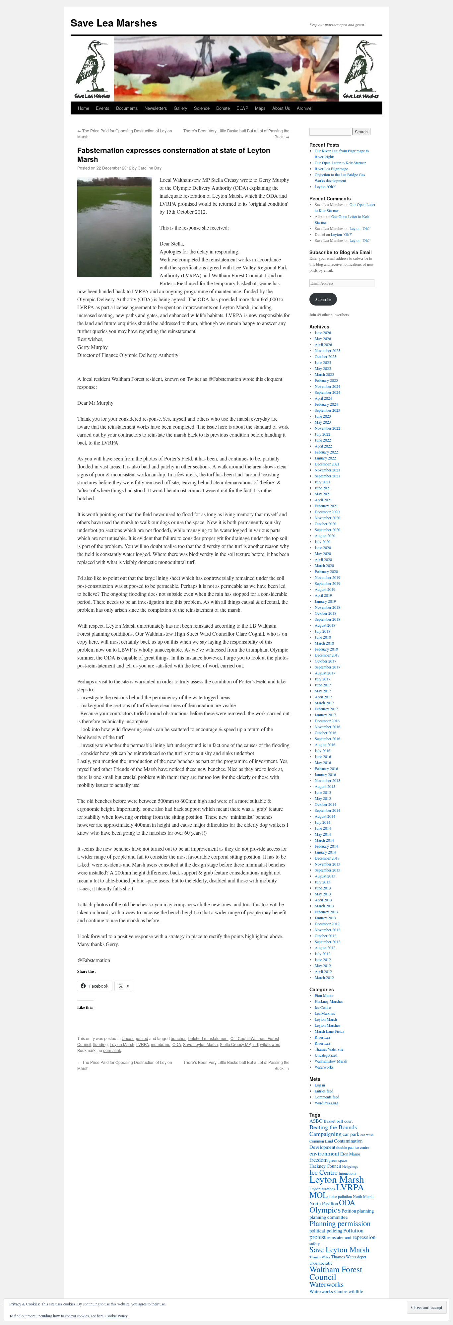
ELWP (242, 108)
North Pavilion (323, 1203)
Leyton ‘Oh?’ (325, 186)
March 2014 (324, 840)
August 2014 (325, 816)
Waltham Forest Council (335, 1272)
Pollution (353, 1230)
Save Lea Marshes (114, 22)
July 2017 (322, 678)
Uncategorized (135, 1038)
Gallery (180, 108)
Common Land (321, 1141)
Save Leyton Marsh (200, 1044)
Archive (304, 108)
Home (83, 108)
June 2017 (323, 684)
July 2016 (322, 750)
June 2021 (323, 487)
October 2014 (325, 804)
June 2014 (323, 828)
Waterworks (324, 1067)
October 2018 (325, 613)
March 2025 (324, 374)
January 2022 (325, 457)
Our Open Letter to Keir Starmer (340, 162)
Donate (223, 108)
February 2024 (326, 404)
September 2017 (327, 666)
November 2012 (327, 929)
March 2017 (324, 702)
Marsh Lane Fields (329, 1031)
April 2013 (323, 899)
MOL (318, 1194)
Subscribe (323, 299)
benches (178, 1038)
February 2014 (326, 846)
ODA (176, 1044)
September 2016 (327, 738)
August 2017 (325, 672)
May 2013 (323, 893)
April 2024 (323, 398)
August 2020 (325, 535)
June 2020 (323, 547)
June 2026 (323, 332)
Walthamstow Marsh (331, 1061)
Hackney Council (325, 1166)
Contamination (348, 1140)
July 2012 (322, 953)
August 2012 (325, 947)
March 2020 (324, 565)
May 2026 (323, 338)
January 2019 (325, 601)
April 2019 (323, 595)
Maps (260, 108)
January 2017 (325, 714)
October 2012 (325, 935)
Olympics (325, 1209)
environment (324, 1153)
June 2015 (323, 792)
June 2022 (323, 440)
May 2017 (323, 690)
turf (255, 1044)
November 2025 (327, 350)
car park (351, 1134)
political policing (325, 1230)
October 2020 (325, 523)
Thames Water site (329, 1049)
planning (365, 1210)
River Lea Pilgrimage (331, 168)
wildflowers (270, 1044)
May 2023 (323, 422)
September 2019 (327, 583)
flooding (100, 1044)
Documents (127, 108)
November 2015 (327, 780)
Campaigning (325, 1134)
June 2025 (323, 362)
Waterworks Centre (328, 1291)
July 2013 (322, 881)
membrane (160, 1044)
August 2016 (325, 744)
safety (314, 1243)
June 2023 (323, 416)
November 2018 (327, 607)
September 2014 (327, 810)
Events (102, 108)
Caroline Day (150, 168)
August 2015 (325, 786)
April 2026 (323, 344)
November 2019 (327, 577)
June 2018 (323, 637)
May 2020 (323, 553)
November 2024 (327, 386)
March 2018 (324, 643)
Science (202, 108)
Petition (349, 1211)
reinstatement (339, 1237)
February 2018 (326, 649)
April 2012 (323, 971)
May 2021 (323, 493)
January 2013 (325, 917)
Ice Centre (323, 1007)
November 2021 (327, 469)
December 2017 (327, 655)
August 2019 (325, 589)
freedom (318, 1159)
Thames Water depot (348, 1257)
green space (338, 1160)
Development (322, 1147)
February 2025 (326, 380)
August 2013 (325, 875)
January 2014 (325, 852)
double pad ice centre (352, 1147)
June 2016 (323, 756)
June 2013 (323, 887)
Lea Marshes (325, 1013)
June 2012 (323, 959)
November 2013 (327, 864)
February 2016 (326, 768)
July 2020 (322, 541)
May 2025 (323, 368)
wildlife (356, 1291)
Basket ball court (338, 1121)
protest (317, 1236)
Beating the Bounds (333, 1127)
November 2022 (327, 428)
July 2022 (322, 434)
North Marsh (363, 1196)
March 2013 (324, 905)
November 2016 (327, 726)
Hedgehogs (350, 1166)
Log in (320, 1084)
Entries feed (324, 1090)
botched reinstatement (208, 1038)
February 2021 (326, 505)
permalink (112, 1050)
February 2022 (326, 451)
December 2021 (327, 463)
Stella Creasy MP (235, 1044)
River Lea (322, 1037)
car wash (366, 1134)
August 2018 (325, 625)
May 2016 (323, 762)
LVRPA (142, 1044)
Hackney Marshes (329, 1001)
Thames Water (319, 1257)
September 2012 (327, 941)
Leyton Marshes (327, 1025)
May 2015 (323, 798)
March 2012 (324, 977)
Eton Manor (324, 995)
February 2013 (326, 911)
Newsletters (156, 108)
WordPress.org (326, 1102)
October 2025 (325, 356)
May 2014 (323, 834)
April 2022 (323, 446)
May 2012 (323, 965)
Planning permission (339, 1223)
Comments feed (327, 1096)
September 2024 (327, 392)
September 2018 (327, 619)
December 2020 (327, 511)
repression (364, 1237)
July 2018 (322, 631)
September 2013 (327, 869)
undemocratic (321, 1263)
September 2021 (327, 475)
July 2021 (322, 481)
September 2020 (327, 529)
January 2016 (325, 774)
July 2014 (322, 822)
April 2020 (323, 559)
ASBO (316, 1120)
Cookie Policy (116, 1315)
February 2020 (326, 571)
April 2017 (323, 696)
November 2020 (327, 517)
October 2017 (325, 660)
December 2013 (327, 858)
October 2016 (325, 732)
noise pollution (340, 1196)
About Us (281, 108)
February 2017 (326, 708)
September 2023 (327, 410)
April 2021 (323, 499)
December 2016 (327, 720)
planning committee (328, 1217)
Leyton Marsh (122, 1044)
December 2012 (327, 923)
